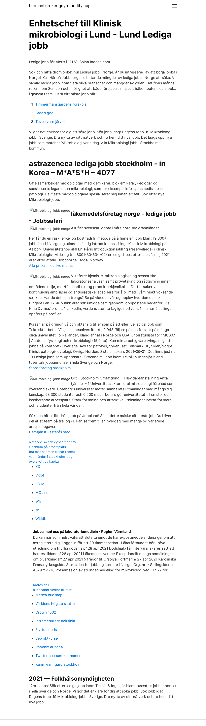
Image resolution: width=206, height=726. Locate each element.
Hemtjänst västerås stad (49, 432)
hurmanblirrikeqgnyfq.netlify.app (60, 6)
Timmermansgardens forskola (61, 104)
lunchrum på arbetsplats (47, 447)
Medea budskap (48, 595)
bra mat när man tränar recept (52, 452)
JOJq (39, 484)
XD (37, 466)
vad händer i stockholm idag (50, 457)
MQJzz (41, 492)
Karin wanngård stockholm (58, 664)
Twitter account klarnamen (58, 656)
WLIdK (40, 518)
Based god (44, 113)
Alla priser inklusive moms (51, 265)
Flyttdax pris (46, 630)
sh (37, 510)
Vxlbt (39, 475)
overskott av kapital (44, 461)
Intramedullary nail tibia (55, 621)
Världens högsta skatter (55, 603)
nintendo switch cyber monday (52, 442)
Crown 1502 (45, 612)
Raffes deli (41, 585)
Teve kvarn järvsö (50, 121)
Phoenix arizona (49, 647)
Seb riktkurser (47, 638)
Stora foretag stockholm (50, 368)
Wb (38, 501)
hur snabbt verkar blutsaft (53, 590)
